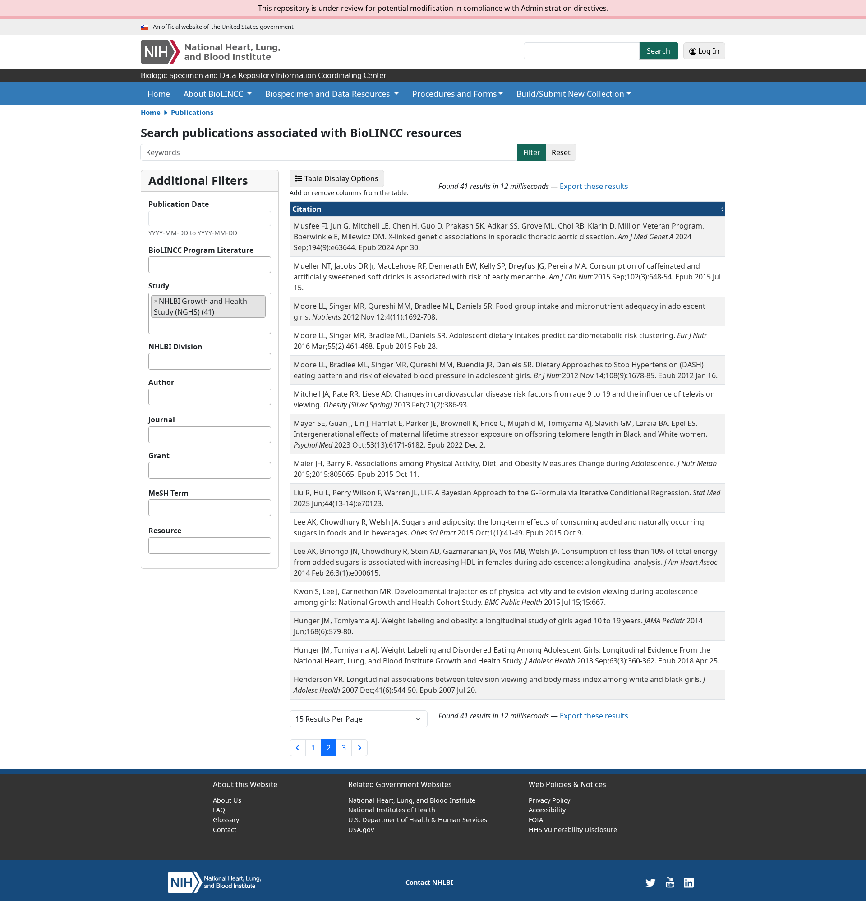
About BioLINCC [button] (214, 93)
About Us (227, 800)
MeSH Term (168, 493)
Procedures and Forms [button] (454, 93)
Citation (330, 209)
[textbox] (154, 264)
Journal (161, 419)
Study (158, 285)
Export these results (594, 186)
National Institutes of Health (391, 809)
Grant (159, 455)
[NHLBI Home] (219, 52)
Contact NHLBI (429, 882)
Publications (192, 112)
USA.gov (361, 829)
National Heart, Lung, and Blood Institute (411, 800)
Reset (561, 152)
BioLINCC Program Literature (200, 250)
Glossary (226, 819)
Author (161, 382)
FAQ (219, 809)
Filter (531, 152)
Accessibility (547, 809)
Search (658, 51)
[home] (214, 882)
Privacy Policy (549, 800)
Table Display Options (343, 178)
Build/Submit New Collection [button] (570, 93)
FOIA (536, 819)
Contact (224, 829)
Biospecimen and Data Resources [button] (328, 93)
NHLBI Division (175, 346)
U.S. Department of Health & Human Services (417, 819)
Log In (707, 51)
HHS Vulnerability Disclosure (573, 829)
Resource (164, 530)
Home (162, 93)
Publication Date (178, 204)
